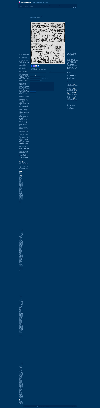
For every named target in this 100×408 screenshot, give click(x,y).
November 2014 (21, 315)
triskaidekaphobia (43, 69)
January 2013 (21, 337)
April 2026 (20, 180)
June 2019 (20, 261)
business (72, 56)
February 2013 (21, 336)
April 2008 (20, 393)
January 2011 (21, 360)
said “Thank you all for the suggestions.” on (24, 60)
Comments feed (21, 402)
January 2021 (21, 242)
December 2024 (21, 196)
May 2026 (20, 179)
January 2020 (21, 254)
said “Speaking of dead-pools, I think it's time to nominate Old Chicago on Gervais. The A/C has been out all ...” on (24, 128)
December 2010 (21, 361)
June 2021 (20, 237)
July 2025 (20, 189)
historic (69, 67)
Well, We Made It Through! (36, 15)
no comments (47, 15)
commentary (20, 173)
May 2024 (20, 203)
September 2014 (21, 317)
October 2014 (21, 316)
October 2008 (21, 387)
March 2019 (20, 264)
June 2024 (20, 202)
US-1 (71, 78)
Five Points (71, 61)
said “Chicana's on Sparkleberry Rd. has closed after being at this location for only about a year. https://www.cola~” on (24, 110)
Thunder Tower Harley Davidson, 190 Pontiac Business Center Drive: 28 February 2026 (72, 100)
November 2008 (21, 386)
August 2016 (20, 294)
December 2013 (21, 326)
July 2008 (20, 390)
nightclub (71, 69)
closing (20, 172)
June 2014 (20, 320)
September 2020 (21, 246)
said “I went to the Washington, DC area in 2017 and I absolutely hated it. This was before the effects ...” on (24, 96)
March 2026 (20, 181)
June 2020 (20, 249)
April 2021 (20, 239)
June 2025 (20, 190)
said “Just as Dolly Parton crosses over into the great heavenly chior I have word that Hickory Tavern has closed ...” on (24, 57)
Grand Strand (71, 64)
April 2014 (20, 322)
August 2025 (20, 188)
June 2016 (20, 296)
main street (74, 68)
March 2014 (20, 323)
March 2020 (20, 252)
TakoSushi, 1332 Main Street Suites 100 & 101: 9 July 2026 (24, 165)
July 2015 (20, 307)
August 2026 (20, 176)
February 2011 (21, 359)
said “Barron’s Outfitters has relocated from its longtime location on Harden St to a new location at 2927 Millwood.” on (23, 106)
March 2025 (20, 193)
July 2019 (20, 260)
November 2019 (21, 256)
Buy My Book (69, 107)
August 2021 (20, 235)
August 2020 (20, 247)
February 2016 (21, 300)
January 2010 (21, 372)
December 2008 (21, 385)
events (68, 61)
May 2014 (20, 321)
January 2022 (21, 230)
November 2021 (21, 232)
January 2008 (21, 396)
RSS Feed (72, 7)
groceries (75, 64)
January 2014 (21, 325)
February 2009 (21, 383)
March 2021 (20, 240)
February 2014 (21, 324)
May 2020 (20, 250)
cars (76, 56)
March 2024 (20, 205)
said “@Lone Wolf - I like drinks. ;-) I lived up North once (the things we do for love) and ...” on (24, 117)
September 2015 (21, 305)
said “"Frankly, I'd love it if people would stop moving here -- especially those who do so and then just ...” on (24, 125)
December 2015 (21, 302)
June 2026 (20, 178)
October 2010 (21, 363)
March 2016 (20, 299)
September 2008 (21, 388)
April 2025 (20, 192)
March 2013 (20, 335)
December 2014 (21, 314)
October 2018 (21, 269)
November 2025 (21, 185)
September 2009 (21, 376)
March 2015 (20, 311)
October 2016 (21, 292)
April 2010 (20, 369)
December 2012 (21, 338)
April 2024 (20, 204)
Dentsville (73, 59)
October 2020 (21, 245)
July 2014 (20, 319)
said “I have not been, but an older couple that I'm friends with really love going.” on (24, 92)
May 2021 (20, 238)
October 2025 (21, 186)
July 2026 (20, 177)
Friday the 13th (36, 69)
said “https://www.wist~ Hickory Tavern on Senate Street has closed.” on (24, 83)
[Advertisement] (50, 11)
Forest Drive (73, 62)
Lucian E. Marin (40, 406)
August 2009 (20, 377)
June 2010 (20, 367)
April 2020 (20, 251)
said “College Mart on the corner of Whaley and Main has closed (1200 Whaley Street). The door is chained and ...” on (24, 76)
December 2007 (21, 397)
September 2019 (21, 258)
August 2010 (20, 365)
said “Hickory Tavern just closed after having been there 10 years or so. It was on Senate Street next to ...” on (24, 54)
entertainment (75, 60)
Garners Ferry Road (71, 63)
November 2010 (21, 362)
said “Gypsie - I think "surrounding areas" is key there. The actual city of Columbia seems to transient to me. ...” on (24, 135)
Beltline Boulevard (70, 53)
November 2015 (21, 303)
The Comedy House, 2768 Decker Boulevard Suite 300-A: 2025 (23, 163)
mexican (68, 69)
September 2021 (21, 234)
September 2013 (21, 329)
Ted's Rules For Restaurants (24, 6)
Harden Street (72, 66)
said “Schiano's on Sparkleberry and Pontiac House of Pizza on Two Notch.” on (24, 62)
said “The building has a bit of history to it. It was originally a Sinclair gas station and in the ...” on (24, 139)
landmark (76, 67)
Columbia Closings (26, 2)
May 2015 (20, 309)
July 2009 (20, 378)
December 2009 (21, 373)
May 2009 (20, 380)
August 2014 (20, 318)
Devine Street (69, 60)
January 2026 (21, 183)
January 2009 (21, 384)
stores (72, 75)
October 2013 (21, 328)
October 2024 (21, 198)
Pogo (39, 69)
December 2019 (21, 255)
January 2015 (21, 313)
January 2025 (21, 195)
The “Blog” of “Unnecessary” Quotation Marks (71, 108)
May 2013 (20, 333)
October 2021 (21, 233)
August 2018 (20, 271)
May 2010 (20, 368)
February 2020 (21, 253)
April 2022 (20, 227)
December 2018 (21, 267)
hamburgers (69, 65)
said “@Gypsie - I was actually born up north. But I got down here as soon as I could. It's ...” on (24, 103)
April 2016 (20, 298)
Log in (19, 400)
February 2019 (21, 265)
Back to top (73, 406)
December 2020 (21, 243)
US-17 (73, 78)
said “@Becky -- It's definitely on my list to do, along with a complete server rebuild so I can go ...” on (24, 143)
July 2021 (20, 236)
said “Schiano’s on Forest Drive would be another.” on (23, 65)
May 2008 (20, 392)
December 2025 (21, 184)
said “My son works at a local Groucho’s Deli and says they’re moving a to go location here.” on (24, 131)
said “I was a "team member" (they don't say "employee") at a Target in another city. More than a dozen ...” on (24, 121)
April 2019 (20, 263)
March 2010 (20, 370)
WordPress (47, 406)
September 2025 (21, 187)
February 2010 (21, 371)
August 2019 (20, 259)
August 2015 (20, 306)
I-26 (72, 67)
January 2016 (21, 301)
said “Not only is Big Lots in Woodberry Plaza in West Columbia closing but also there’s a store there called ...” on (24, 89)
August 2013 (20, 330)
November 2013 (21, 327)
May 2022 (20, 226)
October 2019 (21, 257)
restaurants (71, 73)
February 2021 (21, 241)
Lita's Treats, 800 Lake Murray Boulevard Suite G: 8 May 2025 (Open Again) (71, 88)
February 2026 (21, 182)
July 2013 (20, 331)
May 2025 (20, 191)
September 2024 (21, 199)
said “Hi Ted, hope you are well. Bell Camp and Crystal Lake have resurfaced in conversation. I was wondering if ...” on (24, 147)
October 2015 (21, 304)
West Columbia (70, 79)
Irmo (74, 67)
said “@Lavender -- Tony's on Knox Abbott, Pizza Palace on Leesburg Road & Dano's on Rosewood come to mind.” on (24, 68)
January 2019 (21, 266)
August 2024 (20, 200)
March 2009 (20, 382)
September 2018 (21, 270)
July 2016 (20, 295)
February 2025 (21, 194)
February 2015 (21, 312)
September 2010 (21, 364)
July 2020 (20, 248)
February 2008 (21, 395)
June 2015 (20, 308)
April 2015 (20, 310)
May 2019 (20, 262)
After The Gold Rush (22, 162)
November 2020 (21, 244)
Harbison (72, 65)
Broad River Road (71, 54)
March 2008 (20, 394)
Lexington (69, 68)
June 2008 (20, 391)
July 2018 (20, 272)
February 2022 (21, 229)
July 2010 (20, 366)
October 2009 (21, 375)
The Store (31, 6)
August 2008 (20, 389)
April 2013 (20, 334)
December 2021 (21, 231)
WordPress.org (21, 403)
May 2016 (20, 297)
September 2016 (21, 293)
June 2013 (20, 332)
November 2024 (21, 197)
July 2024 (20, 201)
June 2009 (20, 379)
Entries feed (20, 401)
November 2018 (21, 268)
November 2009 (21, 374)
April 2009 (20, 381)
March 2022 (20, 228)
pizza (70, 71)
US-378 (75, 78)
